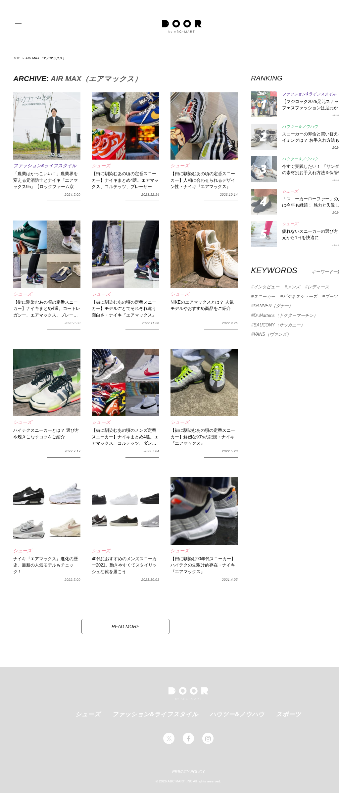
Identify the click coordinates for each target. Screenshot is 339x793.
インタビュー (266, 286)
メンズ (293, 286)
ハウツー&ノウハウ (237, 714)
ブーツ (331, 296)
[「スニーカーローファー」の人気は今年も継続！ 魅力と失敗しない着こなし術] (264, 202)
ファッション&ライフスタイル (155, 714)
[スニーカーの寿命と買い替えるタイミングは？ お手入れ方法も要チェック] (264, 137)
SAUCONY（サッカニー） (279, 324)
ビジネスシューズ (300, 296)
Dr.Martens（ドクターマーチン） (286, 315)
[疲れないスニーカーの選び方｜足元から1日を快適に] (264, 234)
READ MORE (125, 626)
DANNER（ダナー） (273, 305)
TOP (16, 58)
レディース (318, 286)
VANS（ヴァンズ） (272, 334)
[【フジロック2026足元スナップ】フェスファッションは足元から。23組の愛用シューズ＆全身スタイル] (264, 104)
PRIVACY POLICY (188, 772)
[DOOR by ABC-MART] (182, 26)
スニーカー (264, 296)
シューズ (88, 714)
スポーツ (288, 714)
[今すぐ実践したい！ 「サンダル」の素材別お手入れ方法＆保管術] (264, 169)
